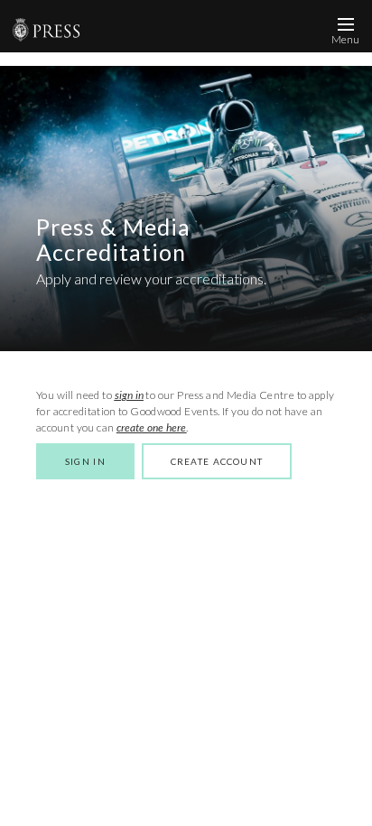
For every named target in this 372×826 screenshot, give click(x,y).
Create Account (217, 461)
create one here (151, 427)
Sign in (85, 461)
